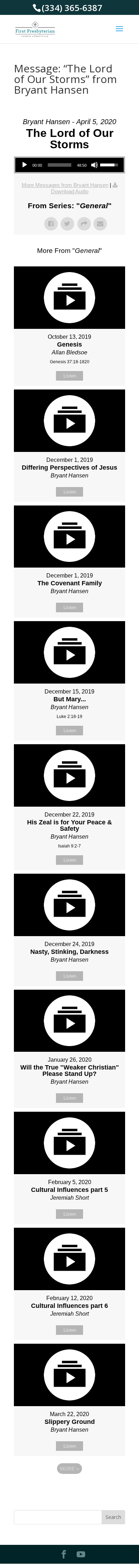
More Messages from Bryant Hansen (65, 185)
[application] (69, 165)
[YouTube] (81, 1554)
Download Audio (69, 191)
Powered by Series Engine (69, 1488)
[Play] (24, 164)
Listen (69, 375)
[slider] (59, 165)
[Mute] (94, 164)
